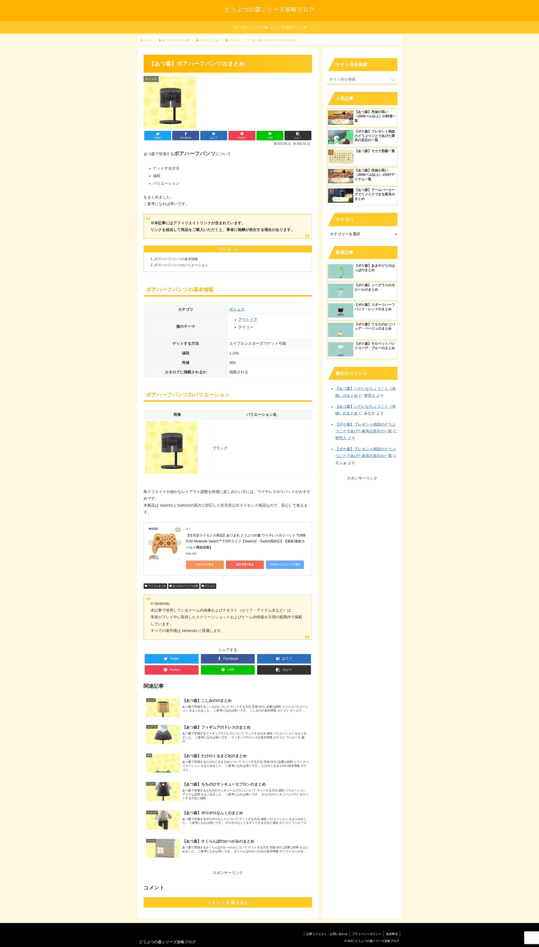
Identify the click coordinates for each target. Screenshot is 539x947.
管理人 (369, 395)
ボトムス (236, 309)
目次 (221, 249)
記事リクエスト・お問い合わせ (327, 934)
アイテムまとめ (157, 585)
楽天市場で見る (245, 564)
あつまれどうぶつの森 (185, 585)
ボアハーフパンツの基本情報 (176, 259)
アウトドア (247, 320)
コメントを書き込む (227, 902)
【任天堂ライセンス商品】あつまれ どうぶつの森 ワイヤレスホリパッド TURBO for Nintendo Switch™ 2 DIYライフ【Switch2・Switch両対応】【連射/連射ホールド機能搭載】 (246, 541)
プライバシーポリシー (367, 934)
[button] (393, 79)
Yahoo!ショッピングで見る (285, 564)
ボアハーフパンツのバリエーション (181, 265)
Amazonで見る (205, 564)
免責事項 (392, 934)
